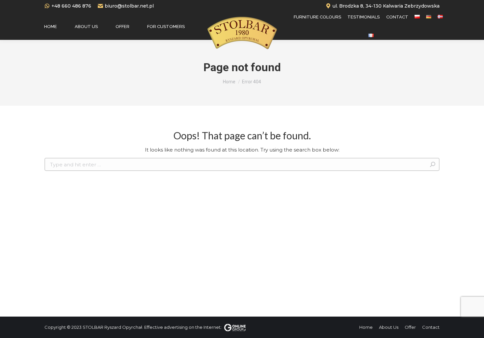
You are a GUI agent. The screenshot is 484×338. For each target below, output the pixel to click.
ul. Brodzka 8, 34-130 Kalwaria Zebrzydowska (386, 6)
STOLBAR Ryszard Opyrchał (112, 327)
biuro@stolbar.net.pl (129, 6)
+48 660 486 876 (71, 6)
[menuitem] (50, 26)
